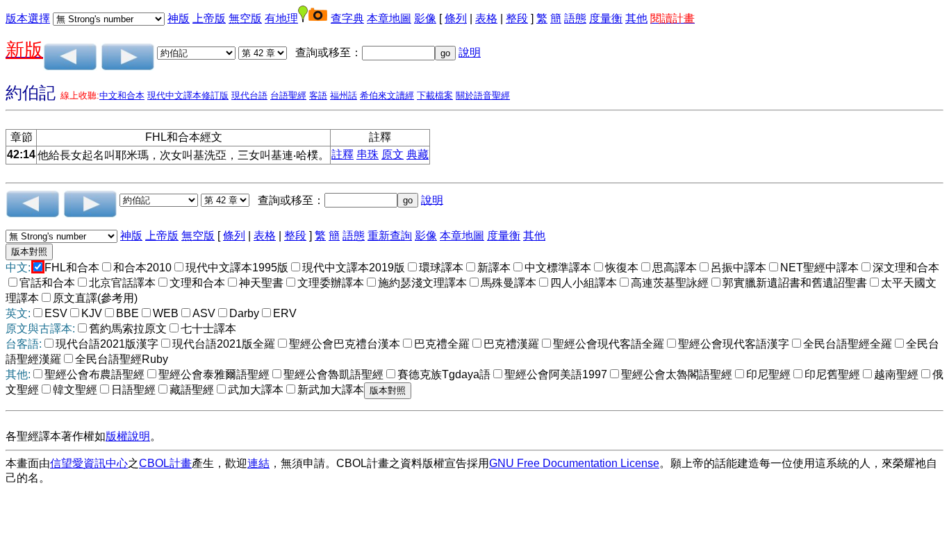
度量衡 (605, 18)
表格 (486, 18)
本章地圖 (389, 18)
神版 (178, 18)
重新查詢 (390, 236)
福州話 (343, 95)
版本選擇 (28, 18)
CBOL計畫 (165, 463)
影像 (425, 18)
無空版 (245, 18)
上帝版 (209, 18)
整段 (517, 18)
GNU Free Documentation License (574, 463)
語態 (575, 18)
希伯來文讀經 (387, 95)
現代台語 (249, 95)
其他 (636, 18)
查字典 (347, 18)
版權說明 (128, 436)
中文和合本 (122, 95)
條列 (456, 18)
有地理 (281, 18)
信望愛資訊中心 (89, 463)
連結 (258, 463)
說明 (470, 52)
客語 (318, 95)
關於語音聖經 (483, 95)
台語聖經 (288, 95)
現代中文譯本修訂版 (188, 95)
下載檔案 (435, 95)
